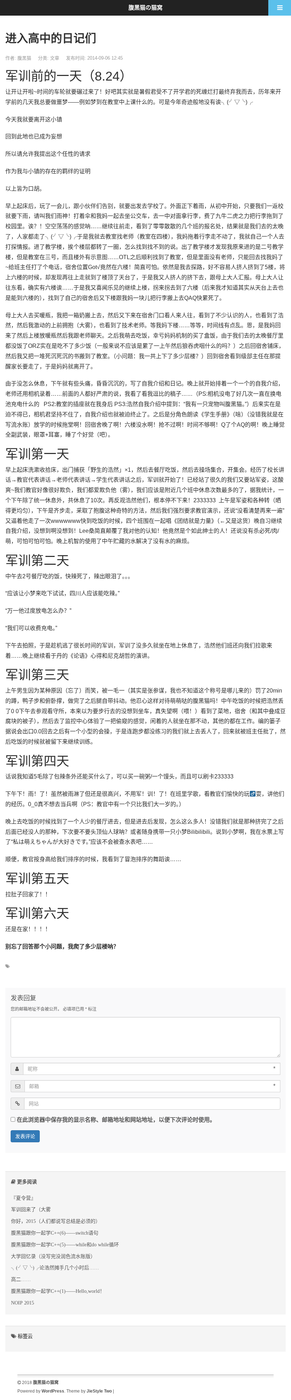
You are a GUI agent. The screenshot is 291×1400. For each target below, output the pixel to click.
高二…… (21, 1279)
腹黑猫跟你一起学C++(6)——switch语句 (54, 1232)
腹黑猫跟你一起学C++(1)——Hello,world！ (58, 1291)
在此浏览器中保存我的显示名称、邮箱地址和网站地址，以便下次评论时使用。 (116, 1120)
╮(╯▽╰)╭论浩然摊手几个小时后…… (55, 1267)
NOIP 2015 (22, 1302)
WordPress (53, 1391)
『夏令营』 (23, 1198)
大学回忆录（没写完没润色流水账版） (53, 1256)
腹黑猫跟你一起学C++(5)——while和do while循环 (65, 1244)
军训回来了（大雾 (31, 1209)
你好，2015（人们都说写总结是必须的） (55, 1221)
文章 (54, 58)
